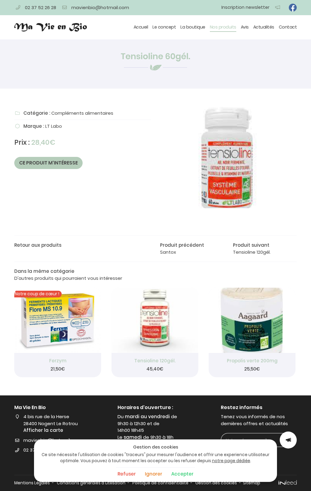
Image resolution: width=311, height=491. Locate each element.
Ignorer (153, 474)
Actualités (263, 27)
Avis (245, 27)
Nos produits (223, 27)
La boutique (192, 27)
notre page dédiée (231, 461)
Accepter (182, 474)
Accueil (141, 27)
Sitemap (251, 483)
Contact (288, 27)
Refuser (127, 474)
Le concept (164, 27)
